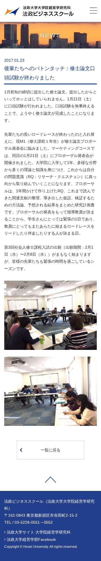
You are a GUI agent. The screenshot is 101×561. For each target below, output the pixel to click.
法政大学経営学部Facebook (31, 539)
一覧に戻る (50, 450)
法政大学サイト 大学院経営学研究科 (39, 532)
